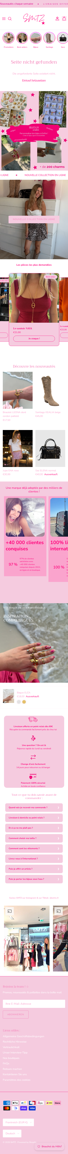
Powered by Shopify (26, 1142)
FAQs (6, 1063)
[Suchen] (11, 18)
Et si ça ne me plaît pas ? (21, 827)
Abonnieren (15, 1014)
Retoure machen (12, 1069)
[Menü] (4, 18)
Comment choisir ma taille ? (22, 838)
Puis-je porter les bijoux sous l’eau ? (26, 879)
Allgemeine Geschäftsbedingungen (23, 1036)
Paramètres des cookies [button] (16, 1080)
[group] (8, 40)
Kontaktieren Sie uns (15, 1074)
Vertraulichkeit (11, 1047)
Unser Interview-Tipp (15, 1052)
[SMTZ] (34, 18)
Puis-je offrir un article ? (20, 868)
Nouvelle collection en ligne (34, 219)
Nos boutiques (11, 1058)
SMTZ (13, 1142)
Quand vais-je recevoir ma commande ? (28, 807)
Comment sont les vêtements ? (24, 848)
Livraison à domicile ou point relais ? (26, 817)
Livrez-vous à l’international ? (23, 858)
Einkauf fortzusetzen (34, 80)
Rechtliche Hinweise (15, 1041)
